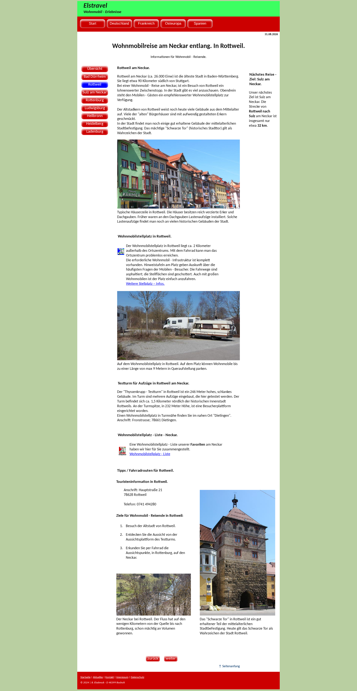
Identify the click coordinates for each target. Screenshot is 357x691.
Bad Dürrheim (95, 77)
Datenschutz (137, 677)
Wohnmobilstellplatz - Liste (150, 454)
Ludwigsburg (95, 108)
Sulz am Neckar (95, 92)
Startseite (85, 677)
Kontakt (109, 677)
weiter (170, 659)
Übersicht (94, 69)
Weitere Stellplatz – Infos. (145, 284)
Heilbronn (95, 116)
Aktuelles (98, 677)
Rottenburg (95, 100)
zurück (152, 659)
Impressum (122, 677)
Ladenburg (94, 132)
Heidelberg (94, 124)
